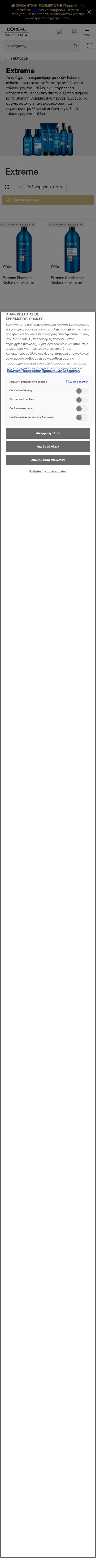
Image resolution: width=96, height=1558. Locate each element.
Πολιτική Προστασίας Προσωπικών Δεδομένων (43, 371)
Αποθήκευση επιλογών (48, 460)
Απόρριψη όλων (48, 433)
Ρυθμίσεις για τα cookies (48, 471)
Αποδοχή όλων (48, 446)
